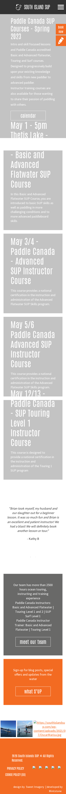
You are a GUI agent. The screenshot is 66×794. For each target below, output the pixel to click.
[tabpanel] (33, 523)
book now (61, 29)
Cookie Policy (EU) (15, 774)
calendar (28, 115)
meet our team (33, 641)
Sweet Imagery (35, 787)
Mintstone (55, 791)
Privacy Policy (15, 768)
